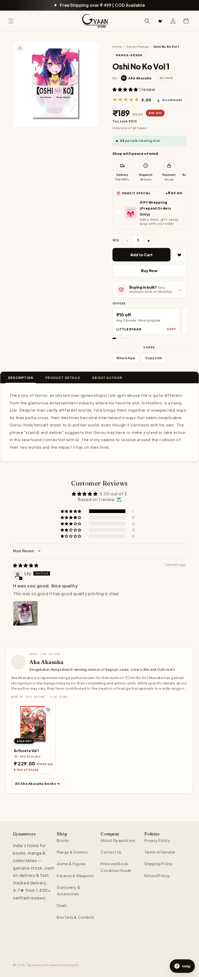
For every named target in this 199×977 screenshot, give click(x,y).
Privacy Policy (157, 840)
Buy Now (149, 270)
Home (117, 46)
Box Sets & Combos (75, 917)
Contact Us (111, 852)
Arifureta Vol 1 (26, 751)
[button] (11, 21)
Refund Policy (157, 875)
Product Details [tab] (62, 378)
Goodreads (170, 100)
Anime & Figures (71, 863)
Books (63, 840)
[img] (26, 565)
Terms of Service (159, 852)
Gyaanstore (36, 965)
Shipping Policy (158, 863)
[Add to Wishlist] (179, 254)
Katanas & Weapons (75, 875)
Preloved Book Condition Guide (116, 866)
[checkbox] (149, 212)
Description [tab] (20, 378)
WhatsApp (125, 358)
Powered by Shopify (62, 965)
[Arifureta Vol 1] (33, 724)
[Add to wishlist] (48, 709)
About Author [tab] (107, 378)
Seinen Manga (137, 46)
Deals (62, 905)
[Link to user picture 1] (25, 613)
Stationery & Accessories (68, 890)
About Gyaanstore (118, 840)
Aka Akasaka (46, 662)
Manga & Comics (72, 852)
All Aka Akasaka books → (37, 783)
